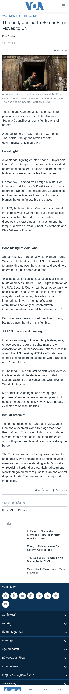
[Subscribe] (5, 604)
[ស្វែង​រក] (59, 689)
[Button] (60, 50)
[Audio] (45, 689)
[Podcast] (55, 595)
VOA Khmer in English (19, 15)
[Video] (30, 689)
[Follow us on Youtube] (22, 595)
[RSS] (47, 595)
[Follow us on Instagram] (30, 595)
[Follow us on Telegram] (39, 595)
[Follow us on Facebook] (5, 595)
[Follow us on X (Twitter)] (13, 595)
